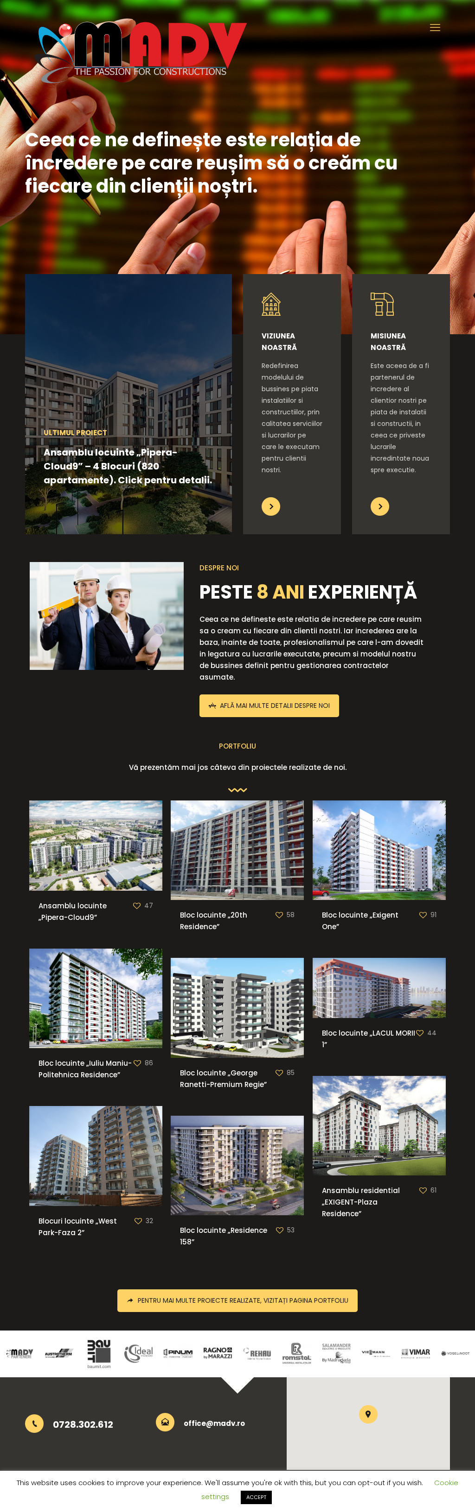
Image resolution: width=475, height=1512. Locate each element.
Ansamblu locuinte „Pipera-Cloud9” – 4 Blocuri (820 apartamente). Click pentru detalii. (128, 466)
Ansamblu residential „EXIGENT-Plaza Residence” (361, 1202)
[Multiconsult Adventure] (141, 48)
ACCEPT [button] (256, 1497)
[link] (271, 506)
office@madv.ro (214, 1423)
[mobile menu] (435, 28)
